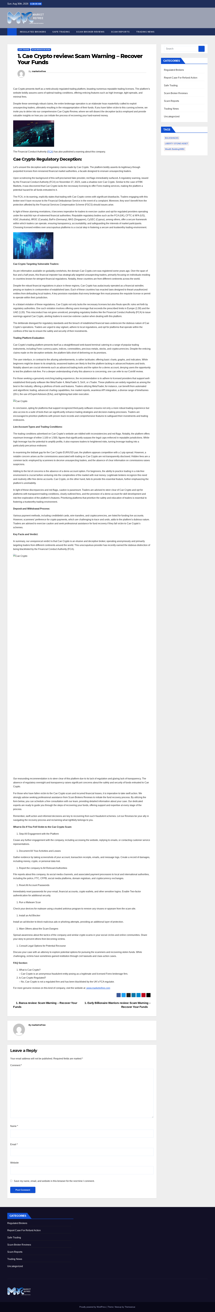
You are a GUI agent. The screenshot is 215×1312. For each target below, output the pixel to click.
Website (14, 1162)
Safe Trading (61, 31)
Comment (16, 1065)
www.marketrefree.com (98, 988)
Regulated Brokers (33, 31)
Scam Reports (120, 31)
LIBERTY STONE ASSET (176, 143)
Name (14, 1126)
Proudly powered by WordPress (93, 1307)
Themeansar (130, 1307)
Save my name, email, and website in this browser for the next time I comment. (54, 1181)
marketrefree (39, 71)
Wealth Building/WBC (175, 149)
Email (14, 1144)
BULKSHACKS (171, 138)
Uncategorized (172, 116)
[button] (206, 31)
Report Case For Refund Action (180, 77)
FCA (50, 151)
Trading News (145, 31)
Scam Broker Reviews (90, 31)
